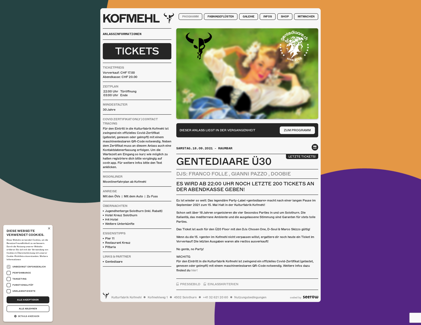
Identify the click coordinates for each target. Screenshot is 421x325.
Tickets (137, 51)
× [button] (49, 228)
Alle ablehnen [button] (28, 309)
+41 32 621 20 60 (215, 297)
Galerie (248, 16)
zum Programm (297, 130)
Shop (285, 16)
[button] (28, 316)
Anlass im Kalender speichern (315, 147)
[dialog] (28, 273)
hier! (194, 270)
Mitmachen (306, 16)
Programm (190, 16)
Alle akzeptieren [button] (28, 300)
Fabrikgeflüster (221, 16)
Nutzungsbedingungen (250, 297)
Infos (267, 16)
